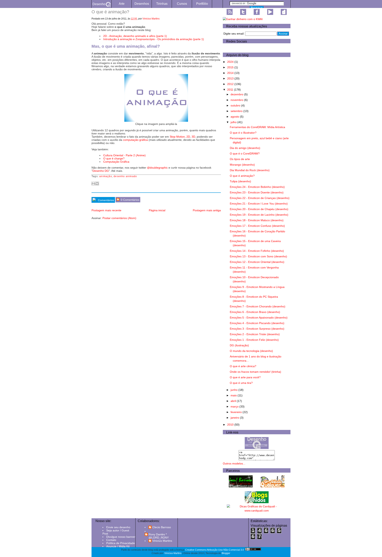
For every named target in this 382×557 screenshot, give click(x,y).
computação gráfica (135, 139)
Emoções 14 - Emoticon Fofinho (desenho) (257, 250)
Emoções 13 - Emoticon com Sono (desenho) (258, 256)
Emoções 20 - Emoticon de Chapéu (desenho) (259, 209)
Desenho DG (101, 170)
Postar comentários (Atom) (119, 218)
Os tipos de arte (240, 159)
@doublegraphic (157, 167)
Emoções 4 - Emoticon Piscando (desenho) (257, 323)
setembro (237, 111)
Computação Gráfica (116, 161)
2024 (230, 61)
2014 (230, 72)
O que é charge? (114, 158)
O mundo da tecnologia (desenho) (251, 350)
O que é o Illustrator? (243, 132)
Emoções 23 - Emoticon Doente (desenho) (257, 192)
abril (234, 401)
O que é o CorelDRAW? (245, 153)
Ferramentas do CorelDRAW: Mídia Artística (257, 127)
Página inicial (157, 210)
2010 (230, 424)
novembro (237, 99)
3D (193, 136)
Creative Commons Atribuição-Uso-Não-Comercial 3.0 (214, 549)
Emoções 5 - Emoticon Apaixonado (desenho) (258, 317)
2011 (230, 89)
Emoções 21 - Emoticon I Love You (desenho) (259, 203)
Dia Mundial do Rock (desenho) (250, 170)
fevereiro (237, 412)
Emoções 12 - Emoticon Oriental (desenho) (257, 262)
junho (234, 389)
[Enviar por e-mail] (93, 183)
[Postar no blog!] (97, 183)
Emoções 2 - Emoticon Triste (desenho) (255, 334)
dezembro (237, 94)
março (235, 406)
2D (188, 136)
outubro (236, 105)
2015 (230, 67)
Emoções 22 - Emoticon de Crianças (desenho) (259, 198)
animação (105, 176)
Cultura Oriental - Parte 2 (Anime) (124, 155)
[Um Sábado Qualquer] (272, 486)
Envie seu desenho (118, 527)
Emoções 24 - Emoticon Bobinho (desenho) (257, 186)
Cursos (182, 3)
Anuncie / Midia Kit (118, 546)
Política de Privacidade (120, 543)
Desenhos (141, 3)
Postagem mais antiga (207, 210)
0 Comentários (129, 199)
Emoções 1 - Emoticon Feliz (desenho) (254, 339)
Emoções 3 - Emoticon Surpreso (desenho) (257, 328)
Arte (122, 3)
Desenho (99, 4)
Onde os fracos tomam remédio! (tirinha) (255, 371)
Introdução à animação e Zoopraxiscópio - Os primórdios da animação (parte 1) (153, 39)
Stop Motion (177, 136)
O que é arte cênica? (243, 366)
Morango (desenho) (242, 164)
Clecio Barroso (161, 527)
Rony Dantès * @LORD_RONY (159, 536)
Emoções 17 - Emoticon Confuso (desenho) (257, 225)
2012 (230, 84)
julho (234, 122)
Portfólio (202, 3)
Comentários (105, 200)
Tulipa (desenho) (240, 181)
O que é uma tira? (241, 382)
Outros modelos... (234, 463)
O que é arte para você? (245, 377)
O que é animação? (242, 175)
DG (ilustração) (239, 345)
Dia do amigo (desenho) (245, 148)
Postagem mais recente (106, 210)
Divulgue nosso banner (120, 536)
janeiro (235, 417)
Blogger (226, 553)
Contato (111, 540)
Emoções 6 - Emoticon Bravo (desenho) (255, 312)
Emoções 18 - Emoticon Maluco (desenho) (257, 220)
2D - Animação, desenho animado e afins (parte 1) (135, 36)
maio (234, 395)
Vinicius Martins (151, 18)
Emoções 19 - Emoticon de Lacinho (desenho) (259, 214)
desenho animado (125, 176)
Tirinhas (162, 3)
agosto (235, 116)
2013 (230, 78)
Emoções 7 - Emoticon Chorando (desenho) (257, 306)
